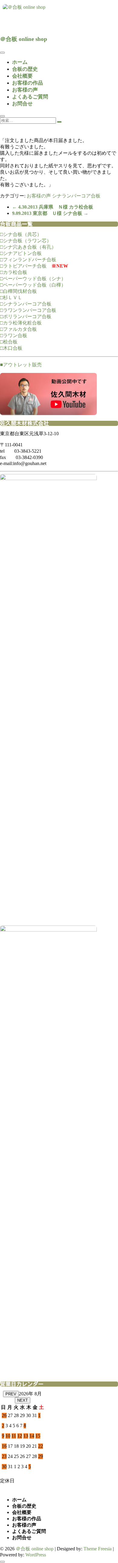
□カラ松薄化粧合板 (21, 322)
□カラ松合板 (13, 272)
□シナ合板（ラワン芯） (25, 240)
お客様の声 (25, 90)
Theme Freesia (98, 1548)
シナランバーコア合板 (76, 195)
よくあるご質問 (30, 97)
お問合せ (22, 104)
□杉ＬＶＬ (11, 297)
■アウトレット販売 (21, 364)
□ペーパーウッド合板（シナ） (33, 278)
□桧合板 (9, 341)
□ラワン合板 (13, 335)
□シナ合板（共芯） (21, 234)
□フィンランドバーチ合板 (28, 259)
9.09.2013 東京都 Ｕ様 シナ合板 (50, 213)
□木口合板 (11, 348)
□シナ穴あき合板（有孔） (28, 247)
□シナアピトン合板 (21, 253)
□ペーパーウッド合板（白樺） (33, 284)
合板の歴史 (25, 69)
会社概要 (22, 76)
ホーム (20, 62)
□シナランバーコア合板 (25, 303)
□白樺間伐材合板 (18, 291)
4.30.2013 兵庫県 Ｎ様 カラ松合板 (52, 206)
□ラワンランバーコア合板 (28, 310)
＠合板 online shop (23, 39)
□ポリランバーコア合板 (25, 316)
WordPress (35, 1554)
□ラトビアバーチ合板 (23, 265)
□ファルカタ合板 (18, 329)
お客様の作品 (27, 83)
